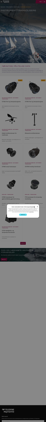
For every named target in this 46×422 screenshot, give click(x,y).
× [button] (37, 207)
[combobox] (34, 207)
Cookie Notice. (31, 211)
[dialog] (23, 211)
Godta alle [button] (23, 214)
